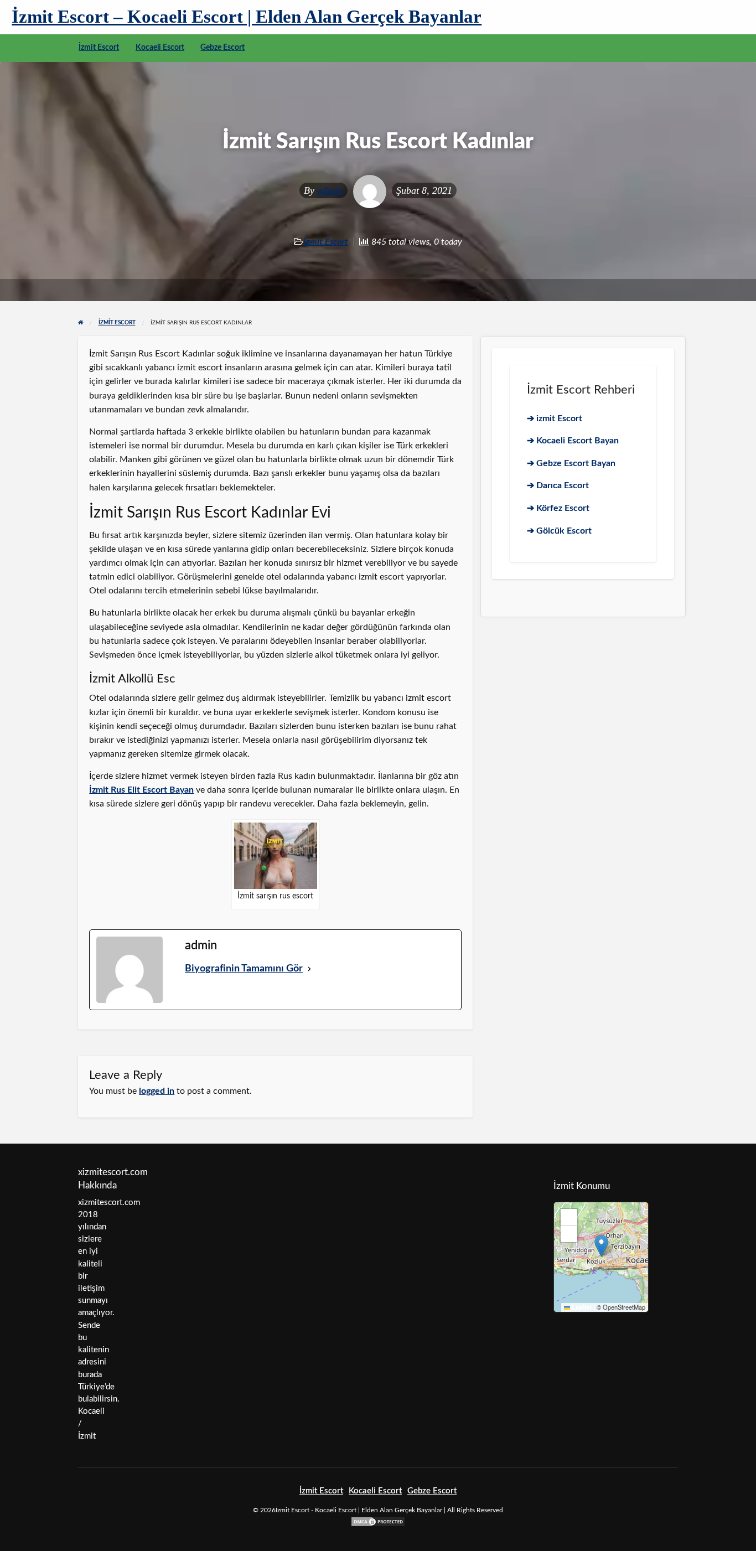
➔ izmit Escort (554, 418)
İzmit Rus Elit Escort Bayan (141, 789)
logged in (156, 1091)
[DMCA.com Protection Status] (378, 1521)
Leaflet (581, 1307)
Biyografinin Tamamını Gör (244, 969)
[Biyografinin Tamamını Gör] (309, 968)
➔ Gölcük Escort (559, 530)
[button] (601, 1245)
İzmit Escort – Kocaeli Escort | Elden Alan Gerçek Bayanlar (246, 16)
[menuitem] (98, 48)
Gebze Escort (222, 47)
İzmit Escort (99, 47)
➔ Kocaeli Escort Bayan (573, 440)
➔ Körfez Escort (558, 508)
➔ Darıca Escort (558, 485)
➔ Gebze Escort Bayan (571, 463)
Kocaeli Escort (160, 47)
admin (330, 190)
